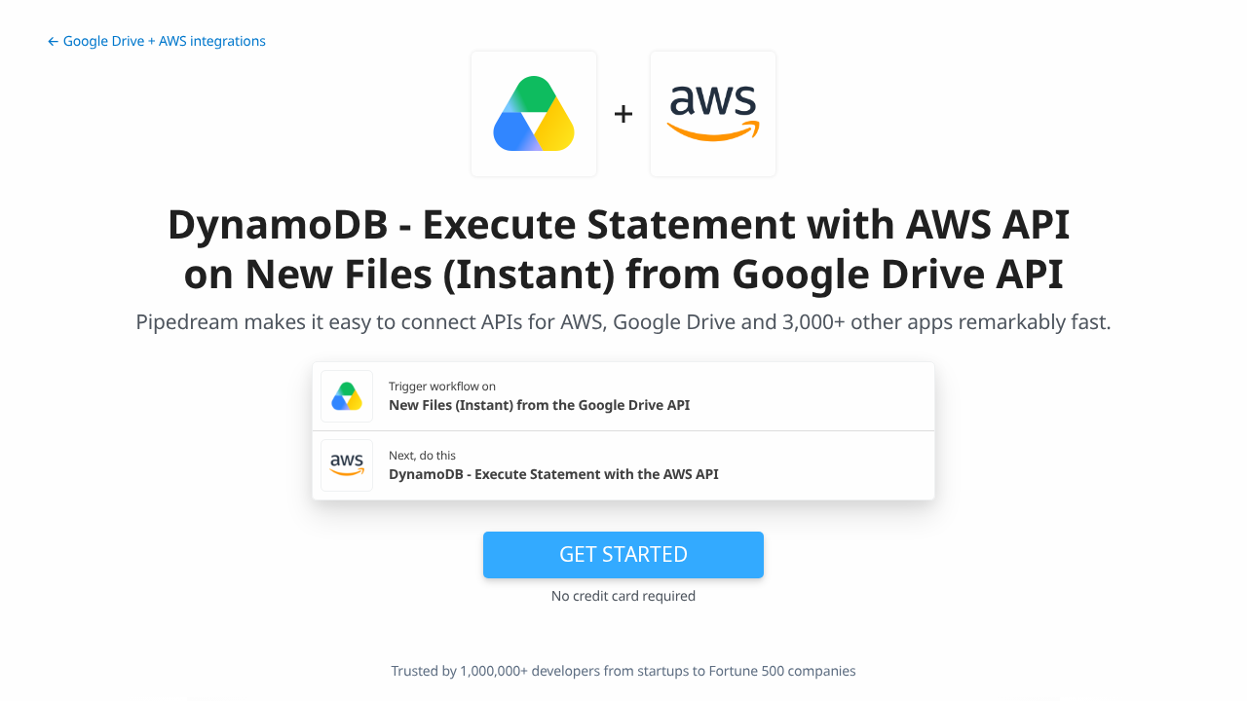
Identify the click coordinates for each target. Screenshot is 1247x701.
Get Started (623, 554)
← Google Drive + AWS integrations (156, 41)
